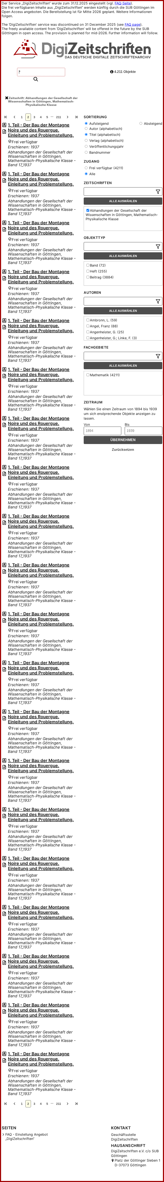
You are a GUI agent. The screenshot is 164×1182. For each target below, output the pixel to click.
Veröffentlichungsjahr (106, 146)
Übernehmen (123, 440)
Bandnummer (99, 152)
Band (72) (98, 265)
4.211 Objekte (124, 72)
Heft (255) (98, 271)
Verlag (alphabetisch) (106, 140)
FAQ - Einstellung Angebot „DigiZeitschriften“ (26, 1136)
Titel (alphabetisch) (104, 134)
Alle (91, 174)
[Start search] (36, 79)
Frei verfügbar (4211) (105, 168)
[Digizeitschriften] (82, 49)
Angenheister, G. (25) (107, 332)
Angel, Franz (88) (104, 326)
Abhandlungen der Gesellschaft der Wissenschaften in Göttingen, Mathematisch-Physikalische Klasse (122, 214)
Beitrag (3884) (102, 277)
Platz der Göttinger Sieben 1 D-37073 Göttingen (137, 1162)
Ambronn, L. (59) (103, 320)
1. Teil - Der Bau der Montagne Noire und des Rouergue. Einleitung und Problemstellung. (41, 130)
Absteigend (152, 123)
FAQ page (132, 24)
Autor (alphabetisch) (105, 128)
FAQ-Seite (123, 3)
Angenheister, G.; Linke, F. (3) (113, 338)
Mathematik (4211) (105, 375)
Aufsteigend (98, 123)
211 (58, 117)
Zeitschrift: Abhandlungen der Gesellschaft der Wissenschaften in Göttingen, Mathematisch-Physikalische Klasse (43, 101)
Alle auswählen (123, 201)
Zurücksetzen (123, 449)
